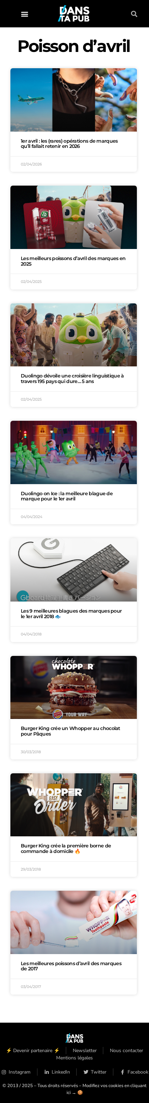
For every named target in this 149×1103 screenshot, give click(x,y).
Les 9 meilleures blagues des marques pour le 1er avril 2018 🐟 (71, 614)
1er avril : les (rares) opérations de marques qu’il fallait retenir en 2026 (69, 144)
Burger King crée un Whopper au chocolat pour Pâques (70, 731)
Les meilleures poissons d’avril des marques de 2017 (71, 966)
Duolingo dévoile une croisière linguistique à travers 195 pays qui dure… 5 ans (72, 378)
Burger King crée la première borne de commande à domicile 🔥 (66, 848)
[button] (24, 13)
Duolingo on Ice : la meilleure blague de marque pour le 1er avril (67, 496)
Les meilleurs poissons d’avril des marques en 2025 (73, 261)
